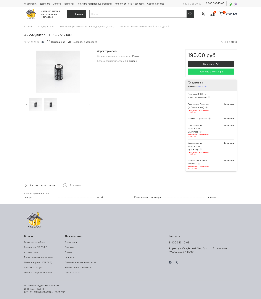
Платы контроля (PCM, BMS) (38, 262)
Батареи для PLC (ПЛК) (35, 247)
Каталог (79, 13)
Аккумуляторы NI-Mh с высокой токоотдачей (144, 26)
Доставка (45, 3)
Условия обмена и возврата (129, 3)
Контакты (68, 3)
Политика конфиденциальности (94, 3)
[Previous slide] (29, 71)
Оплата (57, 3)
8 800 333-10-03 (215, 3)
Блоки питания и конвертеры (38, 257)
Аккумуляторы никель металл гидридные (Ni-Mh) (86, 26)
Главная (28, 26)
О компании (30, 3)
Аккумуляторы (46, 26)
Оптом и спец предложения (38, 272)
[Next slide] (87, 71)
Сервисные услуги (33, 267)
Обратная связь (155, 3)
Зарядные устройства (34, 242)
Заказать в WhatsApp (211, 71)
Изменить (202, 86)
